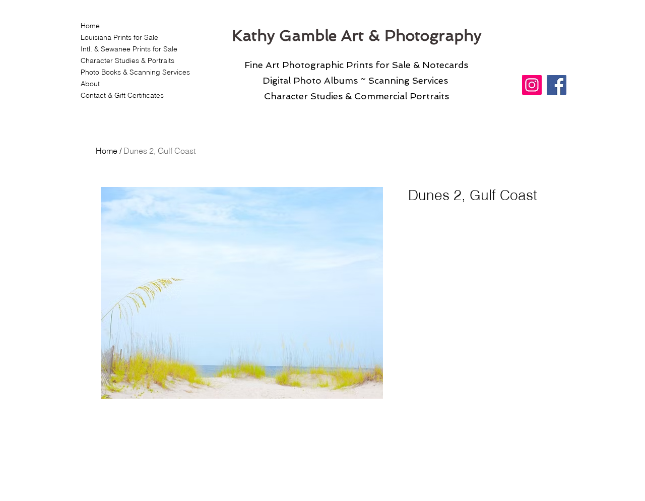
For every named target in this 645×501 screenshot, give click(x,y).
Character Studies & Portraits (127, 60)
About (90, 83)
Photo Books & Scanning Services (129, 72)
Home (90, 25)
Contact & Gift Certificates (122, 95)
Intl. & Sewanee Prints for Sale (129, 48)
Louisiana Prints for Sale (119, 37)
